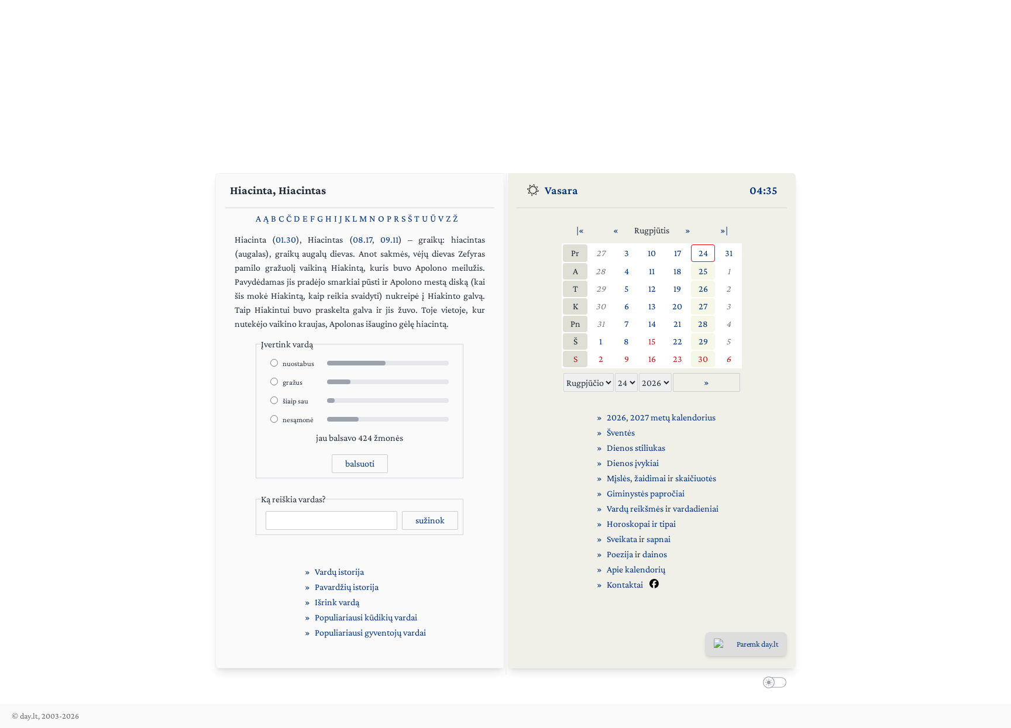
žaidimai (650, 478)
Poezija (620, 554)
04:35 (763, 190)
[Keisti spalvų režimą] (772, 684)
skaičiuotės (695, 478)
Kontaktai (625, 584)
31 (729, 253)
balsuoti (359, 463)
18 (677, 271)
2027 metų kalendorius (673, 417)
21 (677, 324)
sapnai (658, 539)
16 (652, 359)
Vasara (561, 190)
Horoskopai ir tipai (641, 524)
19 (677, 289)
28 (601, 271)
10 (652, 253)
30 (601, 306)
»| (724, 230)
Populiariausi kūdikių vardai (366, 617)
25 (703, 271)
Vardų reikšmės (635, 508)
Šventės (621, 432)
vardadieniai (695, 508)
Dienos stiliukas (636, 448)
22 (677, 341)
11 (652, 271)
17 (677, 253)
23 (677, 359)
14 (652, 324)
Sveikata (622, 539)
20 (677, 306)
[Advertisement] (505, 82)
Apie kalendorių (636, 569)
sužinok (430, 520)
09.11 (389, 239)
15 (652, 341)
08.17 (362, 239)
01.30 (286, 239)
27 (600, 253)
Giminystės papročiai (646, 493)
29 (601, 289)
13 (652, 306)
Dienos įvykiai (633, 463)
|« (580, 230)
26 (703, 289)
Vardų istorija (339, 572)
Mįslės (618, 478)
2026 (616, 417)
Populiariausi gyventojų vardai (370, 632)
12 (652, 289)
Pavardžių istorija (347, 587)
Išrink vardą (337, 602)
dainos (654, 554)
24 (703, 253)
